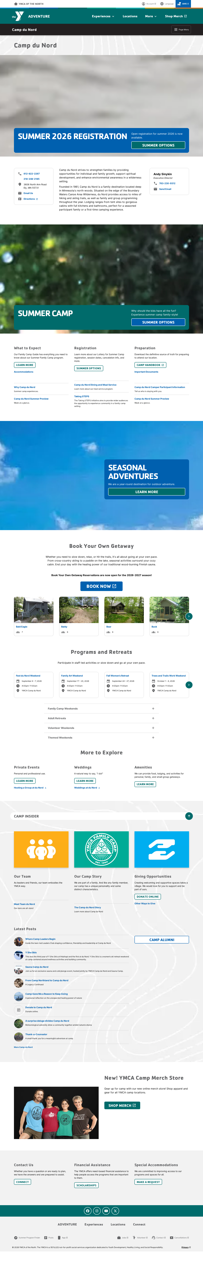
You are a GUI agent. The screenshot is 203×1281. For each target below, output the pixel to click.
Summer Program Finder (27, 1238)
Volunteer (140, 1238)
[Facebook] (88, 1211)
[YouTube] (106, 1211)
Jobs (122, 1238)
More (151, 16)
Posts (48, 1238)
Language (167, 4)
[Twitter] (115, 1211)
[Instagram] (97, 1211)
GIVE (183, 4)
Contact (159, 1238)
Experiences (103, 16)
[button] (101, 708)
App (62, 1238)
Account (149, 4)
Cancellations (179, 1238)
